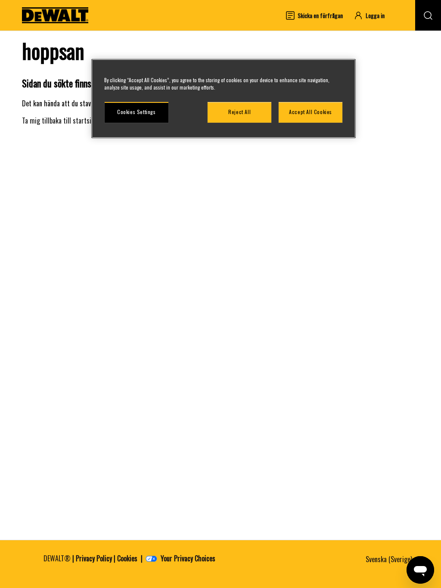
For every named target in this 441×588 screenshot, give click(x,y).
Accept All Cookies (310, 111)
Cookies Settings (136, 111)
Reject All (239, 111)
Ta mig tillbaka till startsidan (61, 120)
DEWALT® (57, 558)
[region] (223, 98)
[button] (373, 15)
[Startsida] (55, 15)
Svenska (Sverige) (390, 559)
